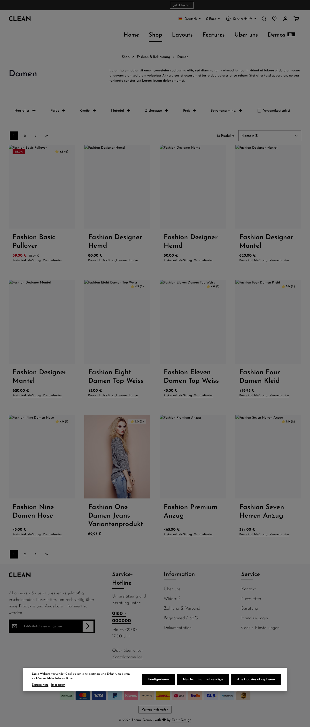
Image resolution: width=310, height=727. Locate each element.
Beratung (249, 608)
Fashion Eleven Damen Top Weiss (191, 375)
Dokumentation (178, 627)
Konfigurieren (158, 679)
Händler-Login (254, 617)
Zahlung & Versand (182, 608)
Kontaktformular (127, 656)
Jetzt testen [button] (181, 5)
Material (117, 110)
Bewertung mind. (223, 110)
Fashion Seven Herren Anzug (261, 510)
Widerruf (172, 598)
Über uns (172, 588)
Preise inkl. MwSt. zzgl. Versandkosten (37, 260)
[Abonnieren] (88, 626)
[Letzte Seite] (46, 135)
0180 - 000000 (121, 616)
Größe (85, 110)
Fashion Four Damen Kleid (259, 375)
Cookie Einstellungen (260, 627)
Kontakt (248, 588)
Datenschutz (40, 684)
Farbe (55, 110)
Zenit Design (181, 720)
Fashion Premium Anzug (190, 510)
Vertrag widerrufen (155, 709)
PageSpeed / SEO (181, 617)
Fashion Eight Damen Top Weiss (115, 375)
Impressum (58, 684)
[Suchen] (264, 18)
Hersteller (22, 110)
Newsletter (251, 598)
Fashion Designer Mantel (266, 240)
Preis (186, 110)
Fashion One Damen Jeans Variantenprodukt (115, 515)
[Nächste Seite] (35, 135)
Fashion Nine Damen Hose (33, 510)
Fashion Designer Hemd (115, 240)
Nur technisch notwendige (203, 679)
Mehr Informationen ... (62, 678)
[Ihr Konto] (285, 18)
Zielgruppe (153, 110)
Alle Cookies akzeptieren (256, 679)
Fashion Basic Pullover (34, 240)
